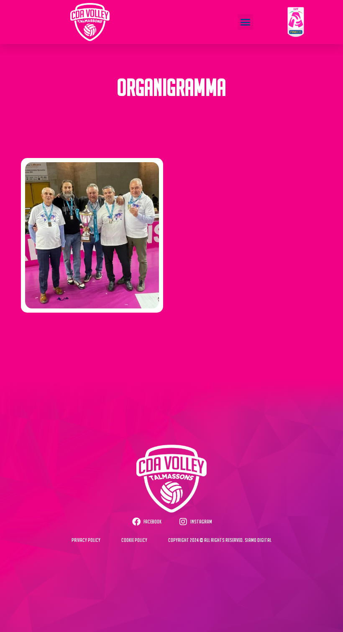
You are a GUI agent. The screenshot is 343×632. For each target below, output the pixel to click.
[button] (245, 22)
